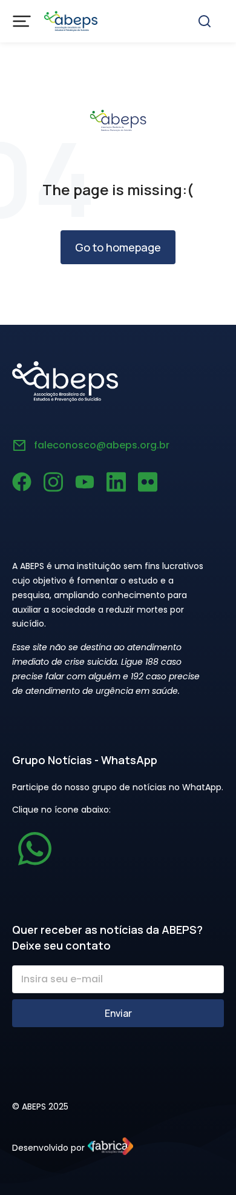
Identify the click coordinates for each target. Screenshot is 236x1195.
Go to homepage (118, 247)
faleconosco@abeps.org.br (101, 445)
